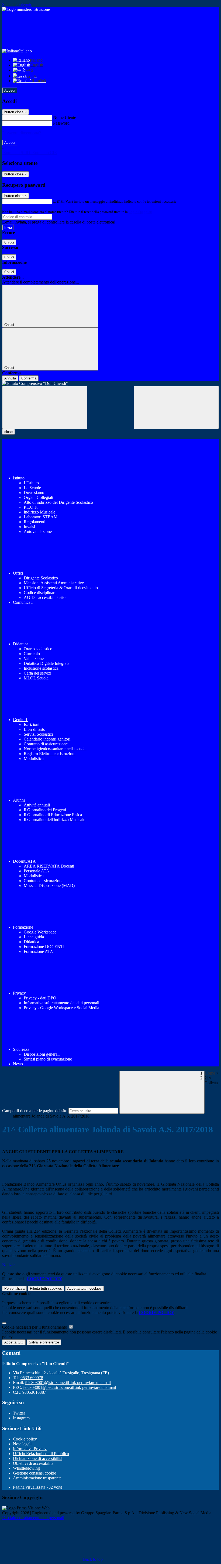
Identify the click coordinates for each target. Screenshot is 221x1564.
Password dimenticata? (21, 133)
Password (61, 123)
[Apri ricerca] (176, 407)
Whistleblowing (26, 1468)
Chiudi (9, 242)
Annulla (10, 378)
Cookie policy (25, 1439)
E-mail (58, 201)
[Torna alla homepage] (110, 383)
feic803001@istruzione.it (68, 1382)
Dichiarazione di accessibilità (37, 1458)
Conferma (28, 378)
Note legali (22, 1444)
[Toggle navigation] (44, 407)
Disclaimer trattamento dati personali (33, 1517)
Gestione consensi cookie (34, 1473)
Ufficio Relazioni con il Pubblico (41, 1453)
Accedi (9, 90)
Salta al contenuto (17, 4)
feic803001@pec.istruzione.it (69, 1387)
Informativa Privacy (30, 1448)
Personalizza (14, 1288)
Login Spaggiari (140, 212)
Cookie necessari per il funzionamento (35, 1327)
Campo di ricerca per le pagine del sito (34, 1110)
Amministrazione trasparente (37, 1478)
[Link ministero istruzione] (26, 9)
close (8, 432)
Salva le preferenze (44, 1342)
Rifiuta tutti (46, 1288)
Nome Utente (64, 117)
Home (210, 1073)
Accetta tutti (84, 1288)
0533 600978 (31, 1377)
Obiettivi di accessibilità (33, 1463)
